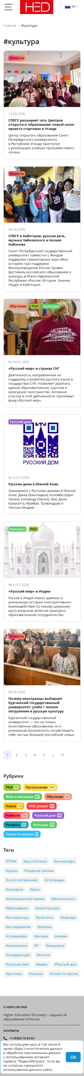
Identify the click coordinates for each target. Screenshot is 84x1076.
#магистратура (47, 908)
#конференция (18, 955)
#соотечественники (22, 880)
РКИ (12, 787)
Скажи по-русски (22, 834)
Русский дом (48, 815)
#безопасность (63, 898)
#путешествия (17, 964)
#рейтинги (44, 917)
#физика (41, 936)
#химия (61, 936)
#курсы (12, 870)
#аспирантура (17, 917)
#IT (36, 945)
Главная (10, 25)
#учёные (45, 927)
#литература (64, 861)
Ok (73, 1057)
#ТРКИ (11, 861)
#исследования (18, 927)
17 (62, 755)
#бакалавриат (17, 908)
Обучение (58, 796)
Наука (13, 806)
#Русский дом (65, 964)
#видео (42, 964)
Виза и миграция (22, 796)
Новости (16, 815)
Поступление (40, 787)
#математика (16, 945)
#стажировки (16, 936)
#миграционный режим (25, 898)
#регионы (14, 973)
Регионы (15, 824)
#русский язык (35, 861)
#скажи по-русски (64, 973)
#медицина (55, 945)
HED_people (41, 806)
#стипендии (54, 880)
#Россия (43, 955)
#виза (35, 889)
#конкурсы (14, 889)
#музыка (36, 973)
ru (74, 6)
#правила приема (39, 870)
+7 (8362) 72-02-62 (22, 1038)
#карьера (68, 917)
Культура (43, 824)
